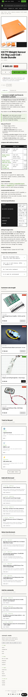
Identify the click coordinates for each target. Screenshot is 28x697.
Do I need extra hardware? (10, 269)
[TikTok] (15, 694)
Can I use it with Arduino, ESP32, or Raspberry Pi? (12, 264)
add (24, 381)
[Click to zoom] (14, 29)
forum (3, 673)
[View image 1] (3, 44)
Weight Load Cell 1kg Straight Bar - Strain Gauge (13, 377)
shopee (3, 680)
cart (23, 1)
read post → (6, 548)
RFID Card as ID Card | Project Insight (11, 498)
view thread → (6, 602)
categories (4, 649)
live (19, 642)
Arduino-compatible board (16, 183)
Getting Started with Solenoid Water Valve (13, 608)
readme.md (4, 90)
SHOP (3, 1)
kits (3, 651)
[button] (5, 8)
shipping (4, 660)
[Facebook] (8, 694)
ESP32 (3, 185)
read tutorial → (7, 492)
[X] (17, 694)
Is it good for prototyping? (11, 274)
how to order (5, 658)
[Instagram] (10, 694)
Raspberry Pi (10, 185)
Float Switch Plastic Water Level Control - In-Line (13, 347)
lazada (3, 682)
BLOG (9, 1)
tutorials (4, 669)
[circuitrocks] (1, 3)
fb (10, 85)
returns (4, 662)
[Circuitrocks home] (2, 5)
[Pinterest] (19, 694)
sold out (23, 320)
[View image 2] (8, 44)
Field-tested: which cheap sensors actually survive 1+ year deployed (13, 600)
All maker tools (14, 471)
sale (3, 653)
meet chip (9, 642)
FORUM (12, 1)
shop (2, 12)
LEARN (6, 1)
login (19, 1)
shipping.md (13, 90)
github (15, 642)
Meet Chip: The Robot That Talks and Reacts (13, 508)
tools (3, 647)
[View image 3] (14, 44)
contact (4, 664)
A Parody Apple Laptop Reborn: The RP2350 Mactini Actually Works (13, 554)
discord (4, 675)
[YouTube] (13, 694)
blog (3, 671)
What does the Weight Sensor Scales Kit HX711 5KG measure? (11, 257)
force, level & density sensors (12, 12)
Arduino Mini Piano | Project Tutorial (11, 487)
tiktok (3, 684)
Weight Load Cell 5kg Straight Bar (5, 166)
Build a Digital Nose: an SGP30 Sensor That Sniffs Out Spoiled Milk (13, 566)
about (4, 642)
